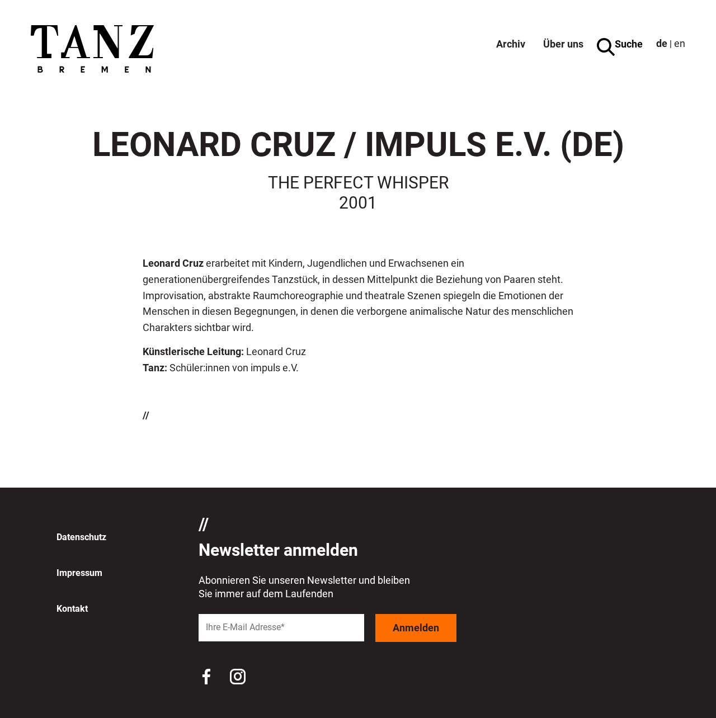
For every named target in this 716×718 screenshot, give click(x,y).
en (679, 43)
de (661, 43)
